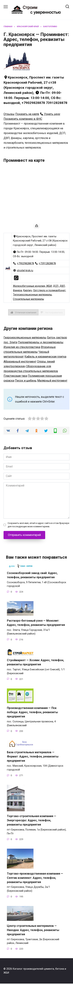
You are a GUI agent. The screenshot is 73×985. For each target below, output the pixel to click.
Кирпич (27, 290)
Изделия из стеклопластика (22, 347)
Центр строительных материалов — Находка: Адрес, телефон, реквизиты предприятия (33, 930)
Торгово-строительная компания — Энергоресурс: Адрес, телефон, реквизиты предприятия (31, 820)
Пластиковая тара (15, 375)
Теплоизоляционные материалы (32, 294)
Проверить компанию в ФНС (23, 118)
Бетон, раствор (57, 337)
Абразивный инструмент (20, 361)
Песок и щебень (25, 380)
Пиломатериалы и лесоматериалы (40, 342)
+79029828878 (25, 263)
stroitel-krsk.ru (25, 270)
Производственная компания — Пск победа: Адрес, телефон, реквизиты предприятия (32, 712)
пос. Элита (10, 342)
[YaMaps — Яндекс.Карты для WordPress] (36, 225)
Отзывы (9, 114)
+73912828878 (47, 263)
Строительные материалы (28, 299)
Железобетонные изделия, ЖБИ (32, 286)
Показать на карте (27, 114)
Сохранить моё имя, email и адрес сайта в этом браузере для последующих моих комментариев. (38, 525)
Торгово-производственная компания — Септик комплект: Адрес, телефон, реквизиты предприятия (35, 878)
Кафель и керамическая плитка (45, 356)
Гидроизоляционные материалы (25, 337)
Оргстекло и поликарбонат (49, 290)
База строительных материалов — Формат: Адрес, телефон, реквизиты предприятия (32, 756)
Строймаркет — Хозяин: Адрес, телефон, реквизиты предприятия (35, 662)
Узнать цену (51, 114)
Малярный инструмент (52, 380)
